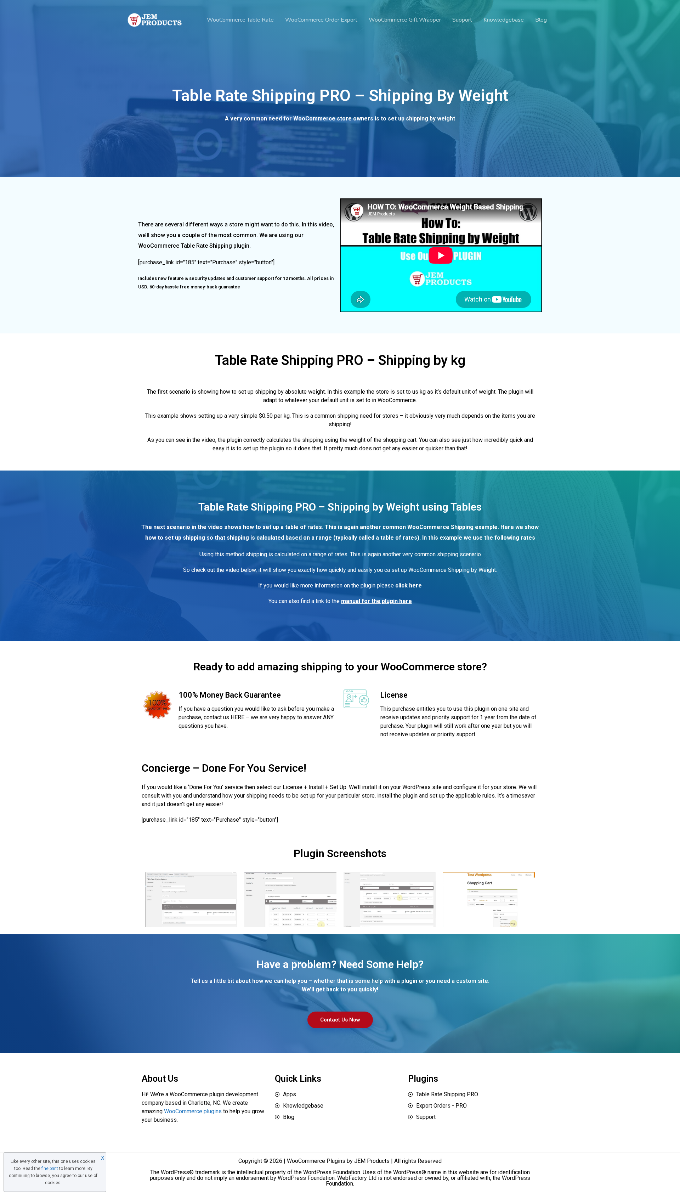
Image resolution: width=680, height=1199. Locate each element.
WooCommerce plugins (193, 1111)
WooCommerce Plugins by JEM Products (338, 1161)
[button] (340, 1020)
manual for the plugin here (376, 601)
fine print (49, 1168)
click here (408, 585)
